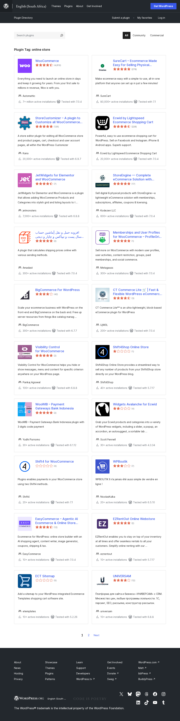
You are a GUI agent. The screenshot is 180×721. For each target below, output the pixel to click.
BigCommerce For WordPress (57, 290)
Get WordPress (163, 6)
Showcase (51, 662)
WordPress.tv (85, 679)
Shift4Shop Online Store (131, 347)
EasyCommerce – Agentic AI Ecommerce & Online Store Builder (56, 521)
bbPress (144, 673)
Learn (79, 662)
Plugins (49, 673)
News (17, 667)
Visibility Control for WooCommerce (49, 349)
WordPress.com (149, 662)
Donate (113, 673)
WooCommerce (47, 61)
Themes (50, 667)
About (17, 662)
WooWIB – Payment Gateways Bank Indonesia (54, 406)
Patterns (50, 679)
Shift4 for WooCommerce (54, 461)
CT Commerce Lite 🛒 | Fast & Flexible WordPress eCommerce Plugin (137, 292)
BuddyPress (146, 679)
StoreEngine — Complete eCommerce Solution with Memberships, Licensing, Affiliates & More (132, 177)
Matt (142, 667)
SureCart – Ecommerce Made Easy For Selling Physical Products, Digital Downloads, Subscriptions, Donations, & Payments (135, 63)
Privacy (18, 679)
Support (81, 667)
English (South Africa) (59, 698)
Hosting (18, 673)
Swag (112, 679)
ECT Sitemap (45, 576)
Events (111, 667)
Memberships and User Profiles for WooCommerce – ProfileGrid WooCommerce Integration (137, 235)
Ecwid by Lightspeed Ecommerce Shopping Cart (133, 120)
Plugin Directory (23, 17)
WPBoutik (120, 461)
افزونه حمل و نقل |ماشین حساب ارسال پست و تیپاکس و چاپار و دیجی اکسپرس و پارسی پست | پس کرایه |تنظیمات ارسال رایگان (59, 235)
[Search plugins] (61, 35)
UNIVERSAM (122, 576)
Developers (83, 673)
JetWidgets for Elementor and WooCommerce (54, 177)
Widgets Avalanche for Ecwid (135, 404)
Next (96, 635)
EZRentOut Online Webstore (134, 519)
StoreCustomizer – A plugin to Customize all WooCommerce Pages (57, 120)
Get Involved (114, 662)
